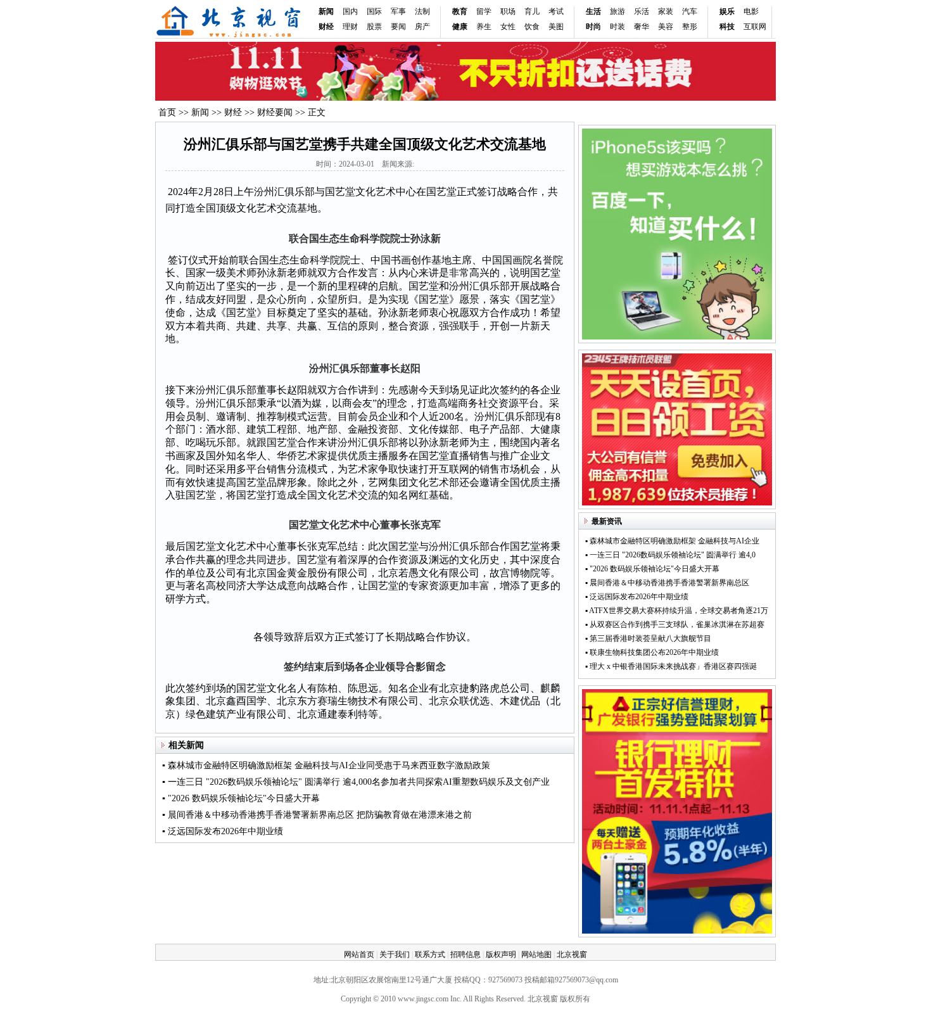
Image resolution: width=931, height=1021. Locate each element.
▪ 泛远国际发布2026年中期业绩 (222, 831)
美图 (556, 26)
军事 (398, 11)
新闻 (326, 11)
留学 (483, 11)
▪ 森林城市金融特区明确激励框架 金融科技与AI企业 (672, 540)
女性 (508, 26)
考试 (556, 11)
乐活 (641, 11)
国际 (374, 11)
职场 (508, 11)
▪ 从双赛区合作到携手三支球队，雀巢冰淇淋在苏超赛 (674, 624)
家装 (665, 11)
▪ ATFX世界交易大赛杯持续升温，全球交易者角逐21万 (676, 610)
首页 (167, 112)
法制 (422, 11)
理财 (350, 26)
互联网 (755, 26)
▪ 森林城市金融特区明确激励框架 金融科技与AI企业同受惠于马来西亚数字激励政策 (326, 765)
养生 (483, 26)
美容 (665, 26)
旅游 (617, 11)
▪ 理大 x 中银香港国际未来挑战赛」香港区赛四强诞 (671, 666)
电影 (751, 11)
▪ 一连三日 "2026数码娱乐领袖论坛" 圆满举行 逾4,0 (670, 554)
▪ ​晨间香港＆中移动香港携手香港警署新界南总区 (667, 582)
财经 (233, 112)
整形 (689, 26)
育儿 (532, 11)
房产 (422, 26)
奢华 (641, 26)
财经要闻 (275, 112)
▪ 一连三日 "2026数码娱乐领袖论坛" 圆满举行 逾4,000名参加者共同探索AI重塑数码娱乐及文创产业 (356, 782)
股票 (374, 26)
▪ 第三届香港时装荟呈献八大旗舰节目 (648, 638)
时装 (617, 26)
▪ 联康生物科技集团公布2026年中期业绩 (652, 652)
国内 (350, 11)
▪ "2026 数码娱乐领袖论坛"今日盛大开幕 (241, 798)
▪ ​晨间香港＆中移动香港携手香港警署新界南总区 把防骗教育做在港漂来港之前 (317, 815)
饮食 (532, 26)
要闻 (398, 26)
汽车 (689, 11)
